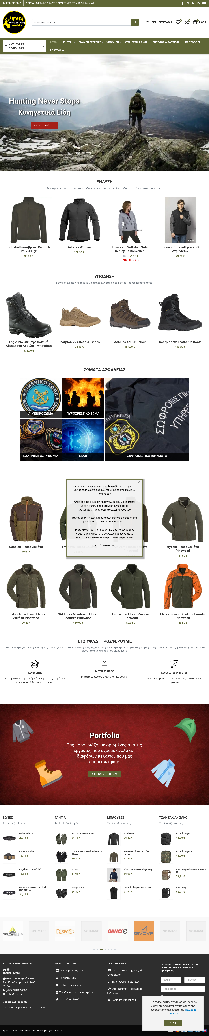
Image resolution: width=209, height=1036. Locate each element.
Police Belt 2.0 (26, 833)
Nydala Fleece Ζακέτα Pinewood (183, 549)
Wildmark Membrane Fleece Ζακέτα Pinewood (78, 616)
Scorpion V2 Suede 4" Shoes (79, 342)
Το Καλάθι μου (67, 977)
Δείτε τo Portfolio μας (104, 774)
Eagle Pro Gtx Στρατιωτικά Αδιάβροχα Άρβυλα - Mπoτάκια (29, 344)
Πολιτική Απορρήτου (124, 999)
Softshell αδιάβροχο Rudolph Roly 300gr (28, 249)
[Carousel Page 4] (105, 949)
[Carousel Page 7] (115, 949)
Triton (75, 869)
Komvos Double (26, 851)
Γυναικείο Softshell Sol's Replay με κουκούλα (130, 249)
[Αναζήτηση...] (135, 22)
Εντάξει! (173, 1023)
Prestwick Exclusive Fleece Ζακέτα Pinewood (26, 616)
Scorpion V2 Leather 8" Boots (180, 342)
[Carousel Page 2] (97, 949)
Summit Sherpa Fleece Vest (137, 887)
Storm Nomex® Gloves (83, 833)
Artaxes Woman (79, 247)
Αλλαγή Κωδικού (69, 999)
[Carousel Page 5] (108, 949)
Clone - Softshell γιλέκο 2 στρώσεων (180, 249)
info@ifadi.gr (14, 994)
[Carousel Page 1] (94, 949)
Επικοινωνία (13, 3)
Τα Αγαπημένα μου (70, 984)
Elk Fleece (129, 833)
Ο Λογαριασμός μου (71, 970)
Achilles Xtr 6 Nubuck (130, 342)
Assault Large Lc (184, 851)
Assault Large (183, 833)
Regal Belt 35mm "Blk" (30, 869)
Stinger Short (78, 887)
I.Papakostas (56, 1030)
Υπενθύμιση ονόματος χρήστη (76, 992)
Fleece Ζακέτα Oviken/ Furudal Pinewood (182, 616)
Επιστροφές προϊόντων (125, 981)
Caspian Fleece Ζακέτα (26, 547)
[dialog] (173, 1013)
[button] (178, 22)
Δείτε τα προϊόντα (44, 125)
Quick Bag (181, 887)
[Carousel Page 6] (111, 949)
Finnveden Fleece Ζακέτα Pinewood (130, 616)
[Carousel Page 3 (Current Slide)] (101, 949)
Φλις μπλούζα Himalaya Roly (138, 869)
